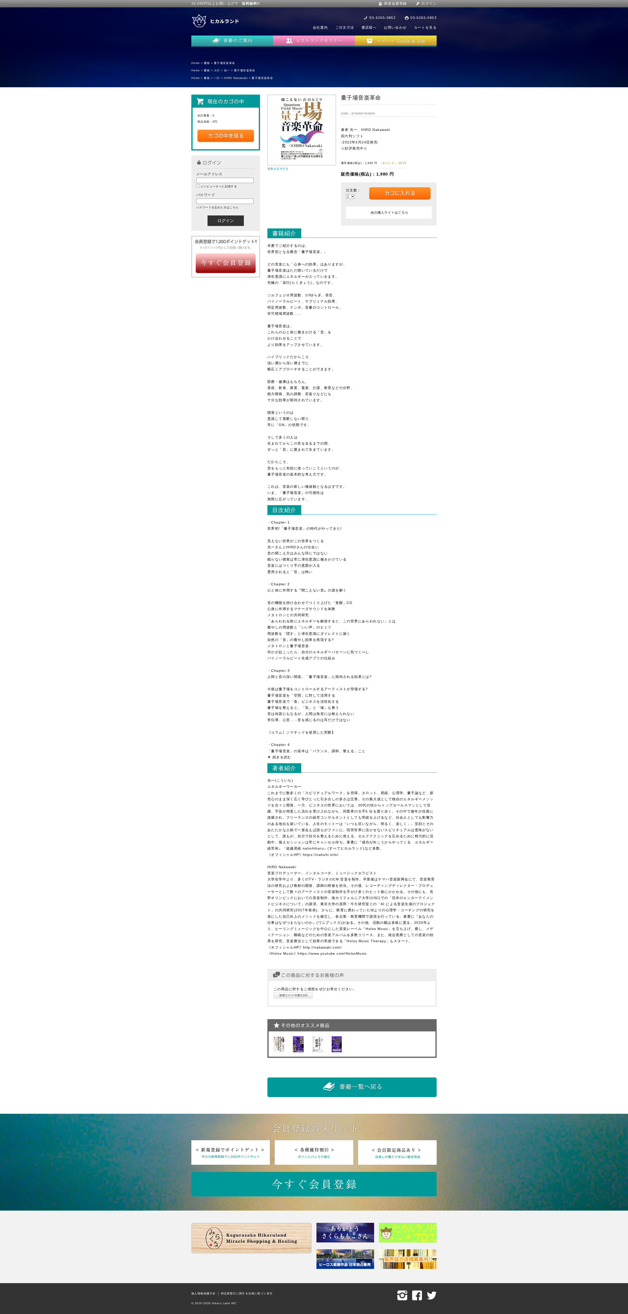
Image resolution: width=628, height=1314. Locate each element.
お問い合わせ (395, 27)
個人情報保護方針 (203, 1293)
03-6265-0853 (423, 18)
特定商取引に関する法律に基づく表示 (247, 1293)
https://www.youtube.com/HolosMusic (332, 953)
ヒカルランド (215, 20)
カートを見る (425, 27)
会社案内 (320, 27)
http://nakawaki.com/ (322, 947)
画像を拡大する (278, 168)
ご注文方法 (344, 27)
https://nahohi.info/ (321, 855)
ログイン (429, 3)
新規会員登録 (395, 3)
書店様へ (369, 27)
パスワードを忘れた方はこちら (217, 207)
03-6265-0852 (382, 18)
